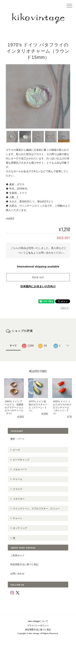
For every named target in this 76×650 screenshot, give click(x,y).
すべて (13, 345)
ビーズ (16, 450)
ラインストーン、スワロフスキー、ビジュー (36, 508)
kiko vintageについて (38, 621)
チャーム (17, 479)
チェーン (17, 518)
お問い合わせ (17, 573)
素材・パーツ (17, 438)
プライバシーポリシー (38, 625)
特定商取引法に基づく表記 (24, 564)
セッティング (20, 528)
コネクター (19, 498)
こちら (29, 252)
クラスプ (17, 489)
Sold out (38, 277)
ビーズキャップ (21, 459)
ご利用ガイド (17, 555)
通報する (65, 308)
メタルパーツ (20, 469)
